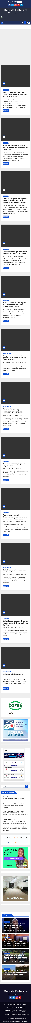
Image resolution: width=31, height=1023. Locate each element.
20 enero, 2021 (8, 676)
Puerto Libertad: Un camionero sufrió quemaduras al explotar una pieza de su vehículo (14, 94)
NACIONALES (5, 196)
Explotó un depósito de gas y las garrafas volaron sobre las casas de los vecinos (15, 147)
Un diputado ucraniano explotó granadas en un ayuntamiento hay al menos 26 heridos (15, 358)
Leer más (5, 110)
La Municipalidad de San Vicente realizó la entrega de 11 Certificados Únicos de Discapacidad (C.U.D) (15, 1011)
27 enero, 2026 (8, 256)
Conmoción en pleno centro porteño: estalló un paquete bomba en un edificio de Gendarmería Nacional (15, 200)
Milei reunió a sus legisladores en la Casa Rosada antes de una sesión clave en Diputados (14, 805)
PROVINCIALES (6, 249)
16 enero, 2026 (8, 309)
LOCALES (7, 1018)
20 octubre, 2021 (9, 627)
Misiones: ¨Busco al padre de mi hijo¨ (18, 1018)
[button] (22, 22)
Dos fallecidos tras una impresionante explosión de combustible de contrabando (13, 411)
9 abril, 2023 (7, 468)
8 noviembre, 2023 (9, 415)
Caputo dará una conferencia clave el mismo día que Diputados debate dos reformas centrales (15, 798)
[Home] (2, 23)
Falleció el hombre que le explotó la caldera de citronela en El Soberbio (15, 252)
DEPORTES (12, 1007)
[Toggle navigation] (12, 22)
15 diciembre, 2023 (9, 362)
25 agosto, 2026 (9, 945)
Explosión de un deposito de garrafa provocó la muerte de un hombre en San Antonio (15, 623)
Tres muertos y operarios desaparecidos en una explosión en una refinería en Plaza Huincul (15, 517)
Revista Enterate (15, 10)
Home (7, 1007)
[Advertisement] (15, 45)
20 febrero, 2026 (9, 205)
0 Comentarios (19, 99)
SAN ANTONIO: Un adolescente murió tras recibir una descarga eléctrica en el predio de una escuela (15, 828)
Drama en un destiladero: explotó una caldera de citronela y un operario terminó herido (14, 305)
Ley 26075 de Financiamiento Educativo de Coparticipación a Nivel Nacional (15, 1015)
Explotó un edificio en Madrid (13, 674)
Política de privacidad (15, 1021)
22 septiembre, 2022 (9, 521)
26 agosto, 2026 (9, 930)
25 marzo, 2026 (8, 152)
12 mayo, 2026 (8, 99)
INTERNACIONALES (6, 353)
